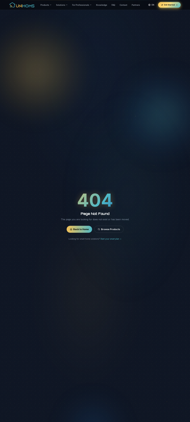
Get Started (169, 5)
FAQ (113, 5)
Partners (136, 5)
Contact (123, 5)
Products (44, 5)
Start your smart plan (110, 239)
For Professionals (80, 5)
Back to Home (81, 229)
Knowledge (101, 5)
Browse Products (110, 229)
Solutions (60, 5)
